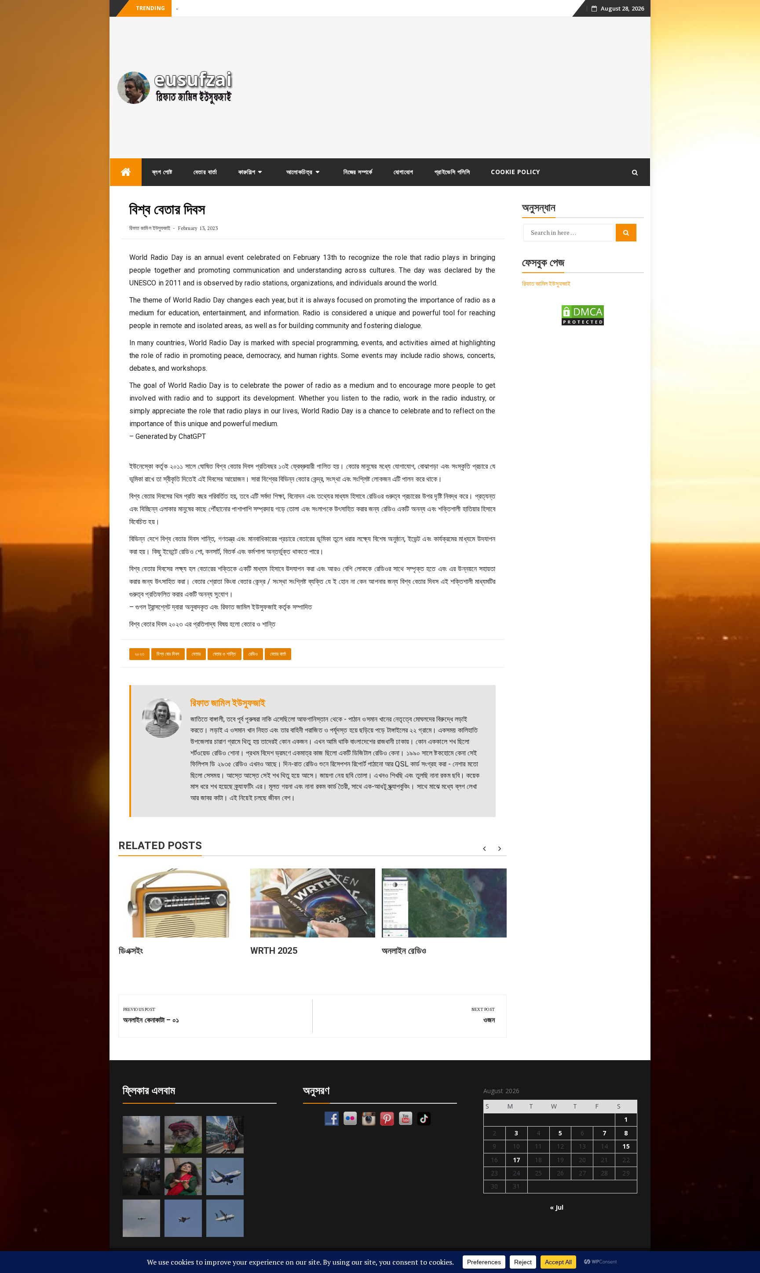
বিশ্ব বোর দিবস (168, 654)
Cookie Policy (515, 172)
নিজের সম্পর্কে (358, 172)
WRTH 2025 (273, 950)
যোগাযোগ (403, 172)
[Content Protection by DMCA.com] (583, 314)
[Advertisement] (447, 87)
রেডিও (253, 654)
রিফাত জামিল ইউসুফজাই (149, 228)
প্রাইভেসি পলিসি (452, 172)
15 (625, 1146)
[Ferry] (141, 1134)
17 (516, 1160)
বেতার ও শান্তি (224, 654)
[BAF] (141, 1218)
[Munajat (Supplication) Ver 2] (225, 1134)
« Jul (557, 1207)
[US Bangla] (225, 1218)
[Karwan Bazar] (141, 1176)
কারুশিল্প (247, 172)
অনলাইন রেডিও (404, 950)
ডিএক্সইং (131, 950)
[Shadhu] (183, 1134)
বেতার (196, 654)
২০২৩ (139, 654)
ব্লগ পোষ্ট (162, 172)
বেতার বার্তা (205, 172)
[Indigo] (225, 1176)
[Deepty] (183, 1176)
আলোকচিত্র (299, 172)
